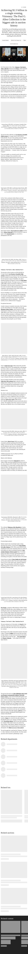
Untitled (11, 633)
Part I (17, 68)
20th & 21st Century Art (16, 40)
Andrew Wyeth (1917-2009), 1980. (11, 259)
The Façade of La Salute (17, 230)
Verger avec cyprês (10, 399)
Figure (6, 718)
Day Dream (3, 607)
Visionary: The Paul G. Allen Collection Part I (17, 127)
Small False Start (8, 365)
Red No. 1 (20, 710)
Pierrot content (13, 551)
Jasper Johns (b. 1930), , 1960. (12, 355)
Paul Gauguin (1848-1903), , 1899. (11, 517)
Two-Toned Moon (21, 636)
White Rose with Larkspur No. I (8, 381)
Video (24, 40)
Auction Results (5, 40)
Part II (21, 624)
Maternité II (17, 460)
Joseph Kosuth (10, 233)
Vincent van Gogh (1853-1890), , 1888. (13, 431)
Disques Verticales (7, 638)
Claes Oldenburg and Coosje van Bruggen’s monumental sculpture (14, 695)
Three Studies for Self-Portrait (19, 559)
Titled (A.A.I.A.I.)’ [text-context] (16, 727)
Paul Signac (24, 280)
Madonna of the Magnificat (14, 527)
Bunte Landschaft (8, 232)
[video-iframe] (14, 54)
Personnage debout (8, 721)
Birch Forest (11, 441)
